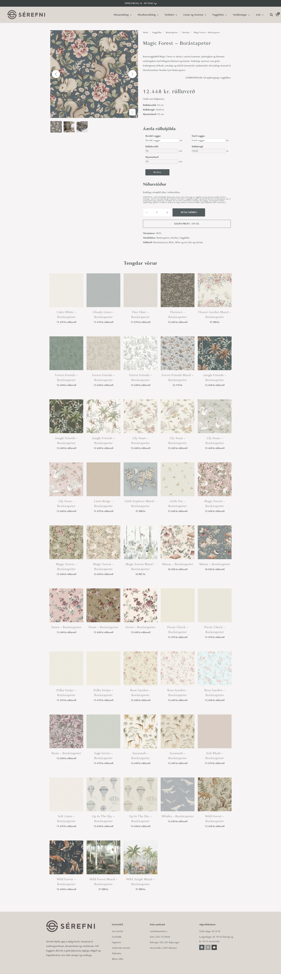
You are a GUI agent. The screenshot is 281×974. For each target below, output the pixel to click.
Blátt (171, 242)
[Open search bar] (271, 14)
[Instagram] (208, 947)
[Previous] (56, 74)
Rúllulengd (197, 146)
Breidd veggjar (151, 136)
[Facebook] (201, 947)
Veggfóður (218, 15)
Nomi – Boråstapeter (66, 627)
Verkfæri (169, 15)
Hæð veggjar (197, 136)
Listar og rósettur (193, 15)
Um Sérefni (117, 931)
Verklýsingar (240, 15)
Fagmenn (116, 942)
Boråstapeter (172, 32)
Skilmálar (116, 953)
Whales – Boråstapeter (177, 816)
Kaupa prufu (187, 223)
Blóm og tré (181, 242)
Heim (145, 32)
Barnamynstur (160, 242)
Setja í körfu (189, 212)
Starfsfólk (116, 936)
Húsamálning (121, 15)
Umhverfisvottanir (121, 947)
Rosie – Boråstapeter (66, 753)
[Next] (132, 74)
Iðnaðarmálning (147, 15)
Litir (258, 15)
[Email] (214, 947)
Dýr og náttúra (195, 242)
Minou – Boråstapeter (177, 564)
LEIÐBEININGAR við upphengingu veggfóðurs (208, 77)
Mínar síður (117, 959)
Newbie (185, 32)
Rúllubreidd (151, 146)
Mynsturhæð (151, 157)
